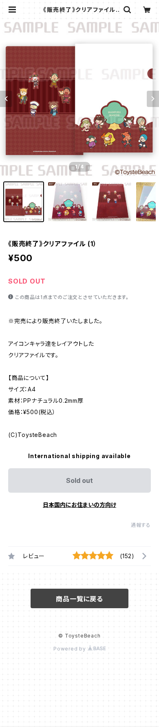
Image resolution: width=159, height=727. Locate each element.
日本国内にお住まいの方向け (79, 504)
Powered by (70, 649)
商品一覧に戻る (79, 599)
